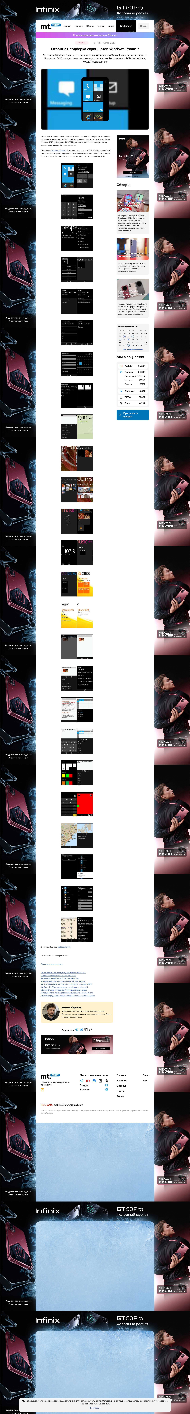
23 (128, 345)
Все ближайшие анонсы (132, 349)
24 (120, 333)
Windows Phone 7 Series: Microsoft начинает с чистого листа (67, 993)
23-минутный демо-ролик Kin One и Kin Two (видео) (63, 981)
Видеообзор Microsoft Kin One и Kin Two (58, 976)
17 (133, 342)
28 (137, 333)
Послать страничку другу (52, 964)
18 (137, 342)
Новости (81, 43)
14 (120, 342)
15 (124, 342)
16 (128, 342)
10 (133, 339)
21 (120, 345)
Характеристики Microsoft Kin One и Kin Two (60, 978)
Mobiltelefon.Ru (64, 947)
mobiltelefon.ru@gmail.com (68, 1105)
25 (124, 333)
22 (124, 345)
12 (141, 339)
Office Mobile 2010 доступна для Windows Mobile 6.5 (63, 973)
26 (128, 333)
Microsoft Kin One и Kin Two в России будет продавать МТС (66, 984)
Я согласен (95, 1408)
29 (141, 333)
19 (141, 342)
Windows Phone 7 (58, 150)
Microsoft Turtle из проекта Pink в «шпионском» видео (64, 990)
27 (133, 333)
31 (120, 336)
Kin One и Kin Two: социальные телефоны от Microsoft (64, 987)
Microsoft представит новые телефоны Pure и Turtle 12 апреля (68, 995)
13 (145, 339)
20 (145, 342)
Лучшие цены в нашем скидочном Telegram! (95, 35)
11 (137, 339)
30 (145, 333)
